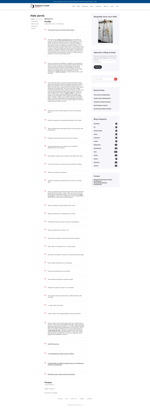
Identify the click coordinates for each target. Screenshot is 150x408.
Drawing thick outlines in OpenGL (102, 108)
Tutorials (96, 165)
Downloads (85, 6)
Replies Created (35, 23)
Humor (95, 134)
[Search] (115, 79)
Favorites (33, 28)
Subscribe (97, 67)
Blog (78, 6)
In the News (97, 137)
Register (60, 398)
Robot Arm (96, 162)
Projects (96, 158)
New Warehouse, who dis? (101, 105)
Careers (82, 398)
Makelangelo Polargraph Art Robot (103, 179)
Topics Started (34, 21)
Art (94, 127)
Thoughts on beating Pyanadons (102, 101)
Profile (32, 19)
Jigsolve (96, 141)
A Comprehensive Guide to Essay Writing (61, 353)
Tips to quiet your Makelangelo (102, 94)
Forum (91, 6)
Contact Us (98, 6)
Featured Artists (98, 130)
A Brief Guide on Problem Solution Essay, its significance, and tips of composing (66, 363)
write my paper (61, 72)
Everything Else (98, 184)
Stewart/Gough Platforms (100, 182)
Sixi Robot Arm (98, 181)
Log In (112, 6)
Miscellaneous (97, 148)
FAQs (66, 398)
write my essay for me (64, 39)
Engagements (34, 26)
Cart (117, 6)
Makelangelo (97, 144)
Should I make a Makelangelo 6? (102, 98)
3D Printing (97, 123)
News (95, 151)
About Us (106, 6)
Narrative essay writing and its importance (61, 374)
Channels (89, 398)
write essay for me (54, 330)
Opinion (96, 155)
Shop (73, 6)
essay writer (69, 92)
